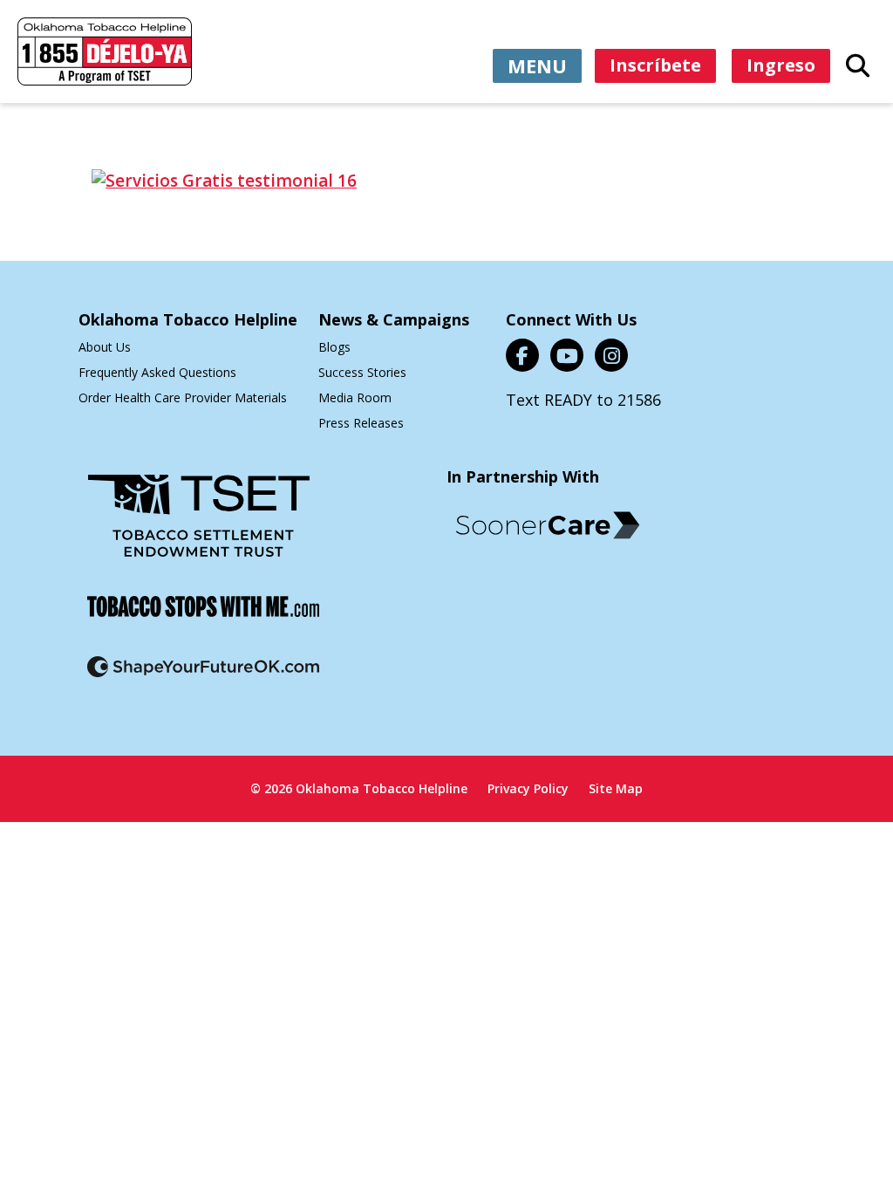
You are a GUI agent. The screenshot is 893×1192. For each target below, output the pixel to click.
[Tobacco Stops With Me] (203, 617)
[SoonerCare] (547, 525)
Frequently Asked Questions (157, 372)
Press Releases (361, 422)
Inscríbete (655, 65)
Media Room (355, 397)
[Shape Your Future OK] (203, 677)
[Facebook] (522, 355)
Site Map (616, 788)
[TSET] (198, 527)
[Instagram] (611, 355)
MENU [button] (537, 65)
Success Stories (362, 372)
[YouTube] (566, 355)
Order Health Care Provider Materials (182, 397)
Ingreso (780, 65)
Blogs (334, 347)
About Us (104, 347)
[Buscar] (857, 64)
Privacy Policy (528, 788)
